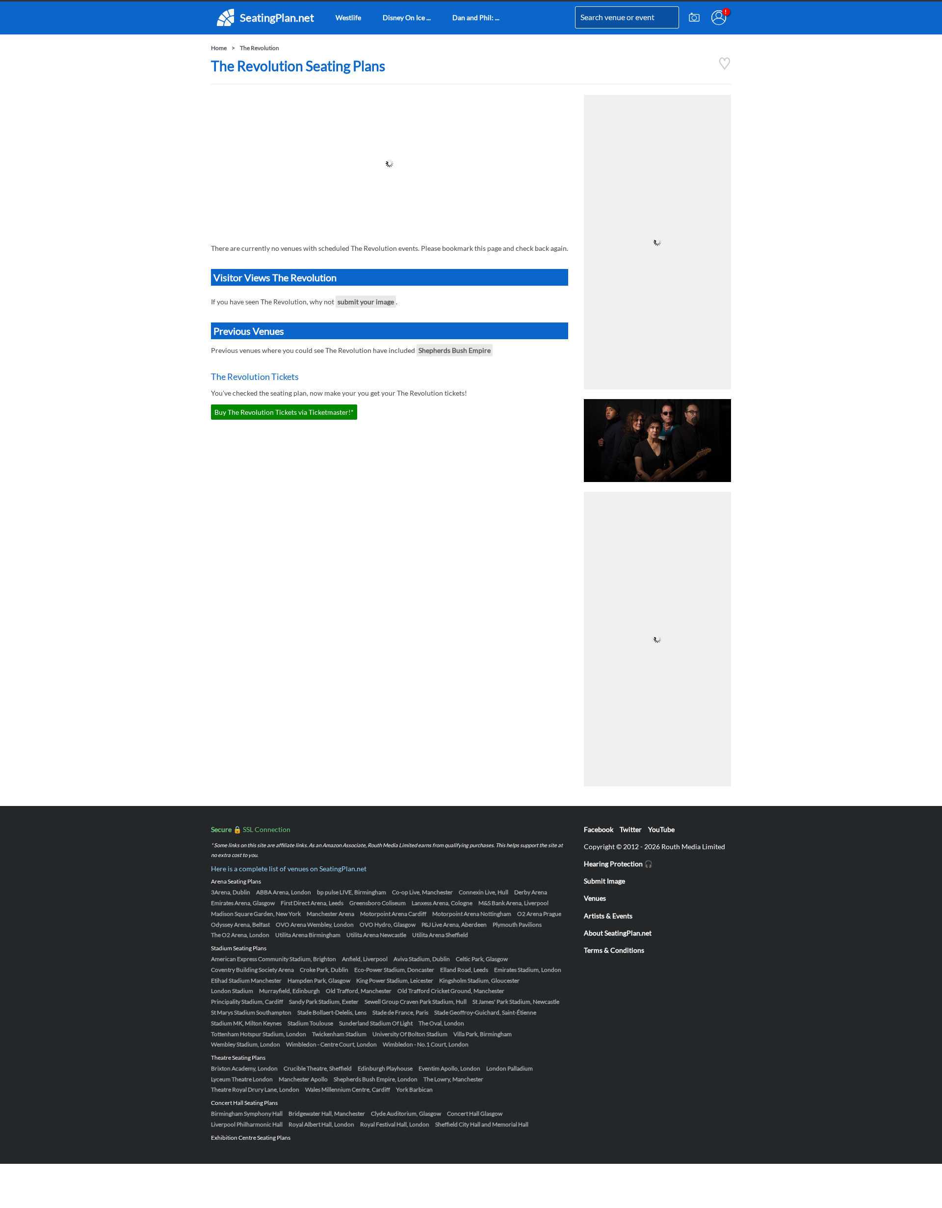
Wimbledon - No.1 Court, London (426, 1044)
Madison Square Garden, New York (256, 913)
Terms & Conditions (614, 950)
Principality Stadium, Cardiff (247, 1001)
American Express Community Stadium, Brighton (273, 959)
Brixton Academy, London (244, 1068)
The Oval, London (441, 1023)
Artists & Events (608, 916)
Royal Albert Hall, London (321, 1124)
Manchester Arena (330, 913)
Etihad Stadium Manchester (246, 980)
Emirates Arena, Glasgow (243, 903)
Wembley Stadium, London (245, 1044)
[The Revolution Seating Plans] (724, 67)
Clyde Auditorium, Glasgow (406, 1113)
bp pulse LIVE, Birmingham (351, 892)
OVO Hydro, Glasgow (388, 924)
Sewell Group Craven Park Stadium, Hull (416, 1001)
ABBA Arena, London (283, 892)
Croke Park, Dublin (324, 969)
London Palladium (509, 1068)
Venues (595, 898)
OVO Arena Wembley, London (315, 924)
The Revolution (259, 48)
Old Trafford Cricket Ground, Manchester (450, 990)
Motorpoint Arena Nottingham (471, 913)
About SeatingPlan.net (618, 933)
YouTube (661, 829)
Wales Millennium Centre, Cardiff (347, 1089)
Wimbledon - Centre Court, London (331, 1044)
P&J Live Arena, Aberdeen (454, 924)
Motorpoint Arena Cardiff (393, 913)
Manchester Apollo (303, 1079)
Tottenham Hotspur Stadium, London (258, 1034)
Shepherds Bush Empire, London (376, 1079)
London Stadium (232, 990)
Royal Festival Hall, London (394, 1124)
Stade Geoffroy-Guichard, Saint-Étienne (485, 1012)
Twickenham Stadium (339, 1034)
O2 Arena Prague (539, 913)
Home (219, 48)
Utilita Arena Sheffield (440, 935)
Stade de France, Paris (400, 1012)
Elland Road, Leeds (464, 969)
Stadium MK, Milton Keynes (246, 1023)
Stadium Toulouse (310, 1023)
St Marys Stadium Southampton (251, 1012)
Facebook (598, 829)
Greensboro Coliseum (377, 903)
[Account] (718, 17)
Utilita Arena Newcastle (376, 935)
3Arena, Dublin (230, 892)
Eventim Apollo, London (449, 1068)
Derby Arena (530, 892)
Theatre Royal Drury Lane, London (255, 1089)
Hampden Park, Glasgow (319, 980)
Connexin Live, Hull (483, 892)
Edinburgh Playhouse (385, 1068)
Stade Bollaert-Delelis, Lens (331, 1012)
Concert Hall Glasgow (474, 1113)
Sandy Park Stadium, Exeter (324, 1001)
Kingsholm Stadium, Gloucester (479, 980)
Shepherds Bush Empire (455, 350)
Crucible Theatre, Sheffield (318, 1068)
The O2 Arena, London (240, 935)
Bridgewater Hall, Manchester (326, 1113)
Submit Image (604, 881)
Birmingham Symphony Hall (247, 1113)
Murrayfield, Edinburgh (289, 990)
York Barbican (414, 1089)
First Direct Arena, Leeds (312, 903)
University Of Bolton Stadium (409, 1034)
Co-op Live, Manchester (422, 892)
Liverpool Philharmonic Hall (247, 1124)
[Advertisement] (389, 163)
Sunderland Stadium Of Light (376, 1023)
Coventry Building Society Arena (252, 969)
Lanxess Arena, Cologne (442, 903)
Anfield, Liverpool (365, 959)
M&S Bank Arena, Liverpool (513, 903)
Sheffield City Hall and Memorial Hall (481, 1124)
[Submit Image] (694, 17)
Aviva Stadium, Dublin (421, 959)
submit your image (366, 301)
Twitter (631, 829)
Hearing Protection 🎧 (618, 863)
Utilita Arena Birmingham (307, 935)
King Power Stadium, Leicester (394, 980)
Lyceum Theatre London (242, 1079)
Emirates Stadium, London (527, 969)
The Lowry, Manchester (453, 1079)
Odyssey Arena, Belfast (240, 924)
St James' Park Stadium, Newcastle (515, 1001)
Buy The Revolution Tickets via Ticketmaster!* (284, 412)
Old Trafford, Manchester (359, 990)
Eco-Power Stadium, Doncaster (394, 969)
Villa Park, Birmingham (482, 1034)
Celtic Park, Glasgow (482, 959)
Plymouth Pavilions (517, 924)
